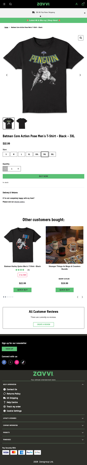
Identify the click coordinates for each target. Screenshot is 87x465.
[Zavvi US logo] (43, 4)
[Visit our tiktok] (23, 362)
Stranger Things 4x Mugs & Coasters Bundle (64, 267)
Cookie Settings (14, 411)
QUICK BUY (22, 290)
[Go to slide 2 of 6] (5, 296)
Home (6, 27)
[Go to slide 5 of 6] (10, 296)
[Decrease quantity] (5, 168)
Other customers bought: (44, 219)
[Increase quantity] (18, 168)
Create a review (43, 324)
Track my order (14, 406)
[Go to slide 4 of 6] (9, 296)
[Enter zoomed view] (80, 37)
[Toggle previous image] (7, 75)
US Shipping (12, 398)
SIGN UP (9, 349)
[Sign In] (76, 4)
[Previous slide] (78, 297)
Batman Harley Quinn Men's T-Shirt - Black (22, 266)
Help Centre (12, 402)
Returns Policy (13, 393)
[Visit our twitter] (10, 362)
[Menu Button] (4, 4)
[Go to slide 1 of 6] (3, 296)
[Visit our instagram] (16, 362)
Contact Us (12, 389)
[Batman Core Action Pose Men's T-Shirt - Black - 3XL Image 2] (22, 123)
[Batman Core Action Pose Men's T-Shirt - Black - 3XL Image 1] (8, 123)
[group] (43, 75)
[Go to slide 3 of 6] (7, 296)
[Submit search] (10, 4)
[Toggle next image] (80, 75)
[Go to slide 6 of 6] (12, 296)
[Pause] (85, 13)
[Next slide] (82, 297)
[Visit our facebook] (4, 362)
